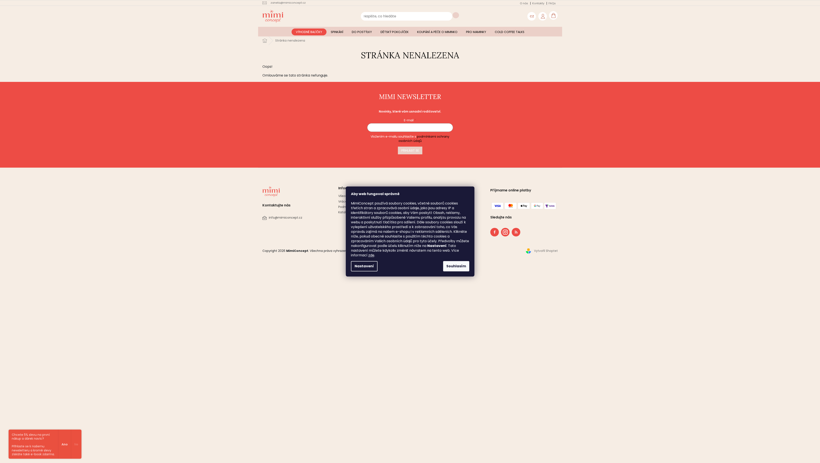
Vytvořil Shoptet (546, 251)
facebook (494, 232)
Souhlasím (456, 266)
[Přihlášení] (542, 16)
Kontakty (538, 3)
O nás (524, 3)
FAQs (552, 3)
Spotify (516, 232)
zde (371, 255)
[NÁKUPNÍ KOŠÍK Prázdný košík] (553, 15)
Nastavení (364, 266)
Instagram (504, 231)
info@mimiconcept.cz (285, 218)
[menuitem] (309, 32)
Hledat (455, 15)
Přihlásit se (410, 150)
